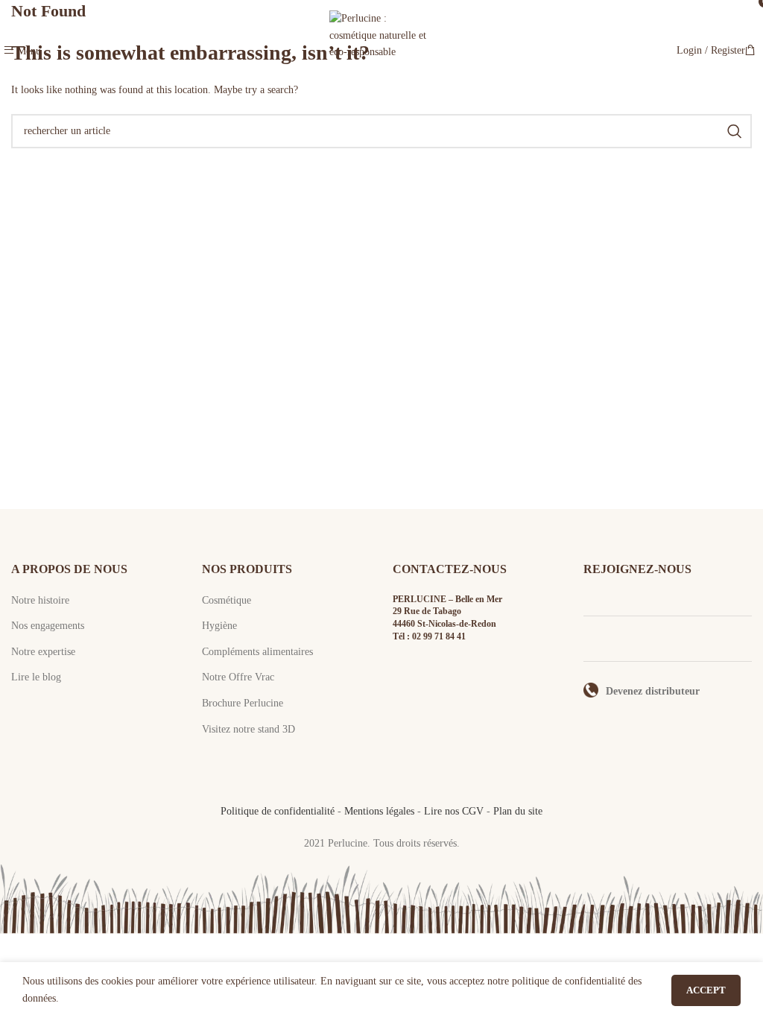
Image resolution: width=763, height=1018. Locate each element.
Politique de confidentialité (278, 811)
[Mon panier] (750, 51)
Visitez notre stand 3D (248, 729)
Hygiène (219, 625)
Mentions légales (379, 811)
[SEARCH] (735, 131)
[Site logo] (381, 49)
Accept (706, 990)
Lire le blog (36, 677)
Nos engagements (47, 625)
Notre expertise (43, 651)
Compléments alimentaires (257, 651)
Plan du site (517, 811)
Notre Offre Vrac (238, 677)
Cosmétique (226, 600)
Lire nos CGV (454, 811)
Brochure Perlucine (242, 703)
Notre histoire (40, 600)
